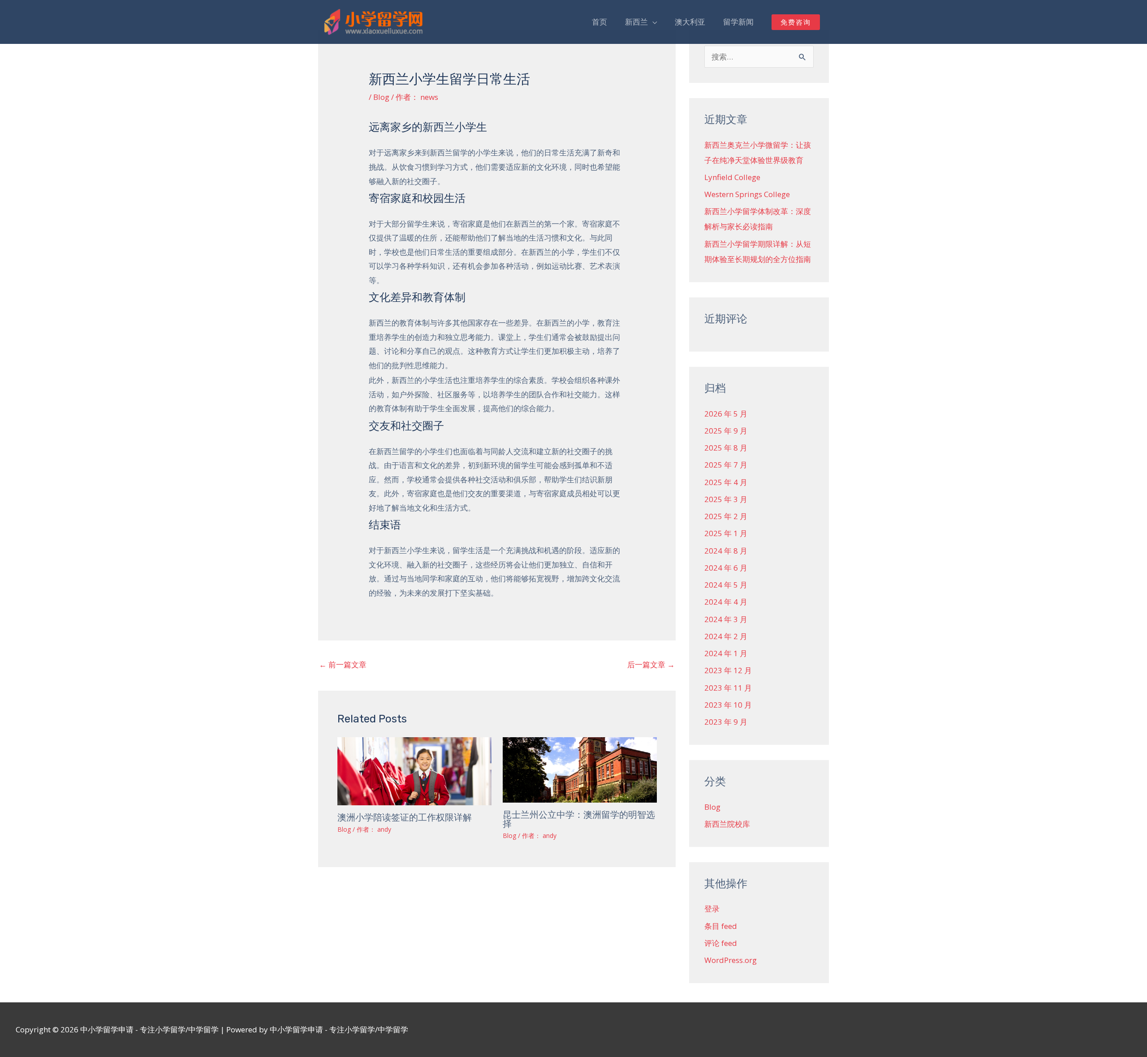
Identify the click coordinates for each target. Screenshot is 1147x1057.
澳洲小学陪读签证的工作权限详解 (404, 817)
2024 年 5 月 (725, 585)
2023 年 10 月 (728, 705)
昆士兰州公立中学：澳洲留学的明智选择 (579, 819)
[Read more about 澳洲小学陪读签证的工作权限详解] (414, 770)
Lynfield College (732, 177)
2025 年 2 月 (725, 516)
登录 (712, 908)
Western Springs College (747, 194)
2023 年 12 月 (728, 670)
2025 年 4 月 (725, 482)
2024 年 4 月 (725, 602)
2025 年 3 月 (725, 499)
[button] (796, 22)
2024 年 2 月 (725, 636)
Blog (381, 97)
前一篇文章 (343, 664)
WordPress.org (730, 960)
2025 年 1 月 (725, 533)
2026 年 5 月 (725, 413)
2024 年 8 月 (725, 551)
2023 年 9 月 (725, 722)
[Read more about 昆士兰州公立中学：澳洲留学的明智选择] (580, 769)
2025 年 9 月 (725, 430)
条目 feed (720, 926)
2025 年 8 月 (725, 448)
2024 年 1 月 (725, 653)
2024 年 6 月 (725, 568)
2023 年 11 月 (728, 688)
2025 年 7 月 (725, 465)
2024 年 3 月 (725, 619)
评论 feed (720, 943)
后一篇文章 (651, 664)
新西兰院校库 (727, 824)
